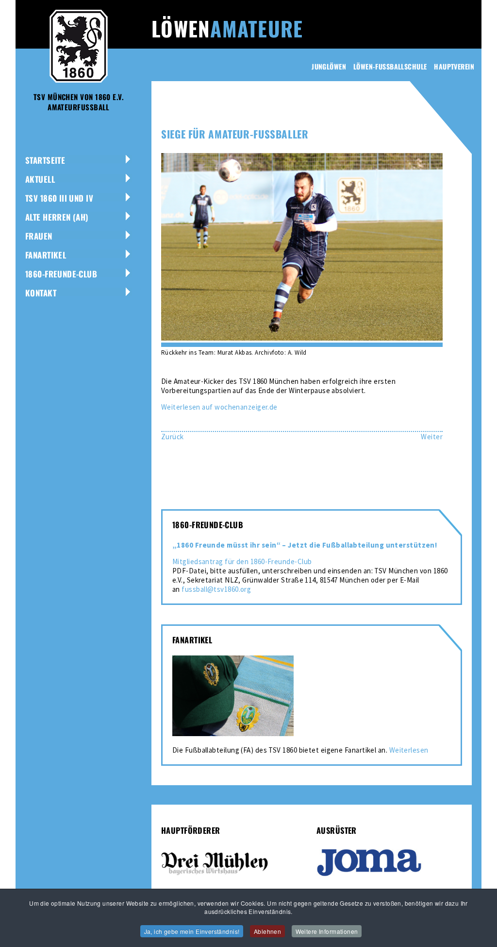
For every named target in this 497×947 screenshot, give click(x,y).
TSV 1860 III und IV (59, 198)
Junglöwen (329, 66)
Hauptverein (454, 66)
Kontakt (40, 293)
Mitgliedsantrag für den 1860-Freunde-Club (242, 561)
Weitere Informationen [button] (327, 931)
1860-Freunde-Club (61, 274)
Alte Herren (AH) (57, 217)
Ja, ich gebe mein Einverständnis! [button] (192, 931)
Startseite (45, 160)
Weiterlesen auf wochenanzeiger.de (219, 407)
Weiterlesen (409, 750)
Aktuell (40, 179)
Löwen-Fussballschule (390, 66)
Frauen (38, 236)
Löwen (227, 28)
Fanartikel (45, 255)
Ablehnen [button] (267, 931)
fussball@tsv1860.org (216, 589)
